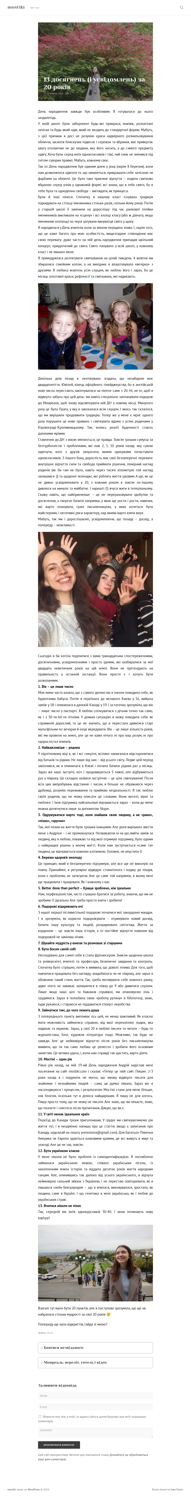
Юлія (50, 1332)
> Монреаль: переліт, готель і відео (74, 1362)
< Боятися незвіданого (62, 1348)
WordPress (34, 1489)
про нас (34, 7)
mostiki (11, 1489)
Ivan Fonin (177, 1489)
